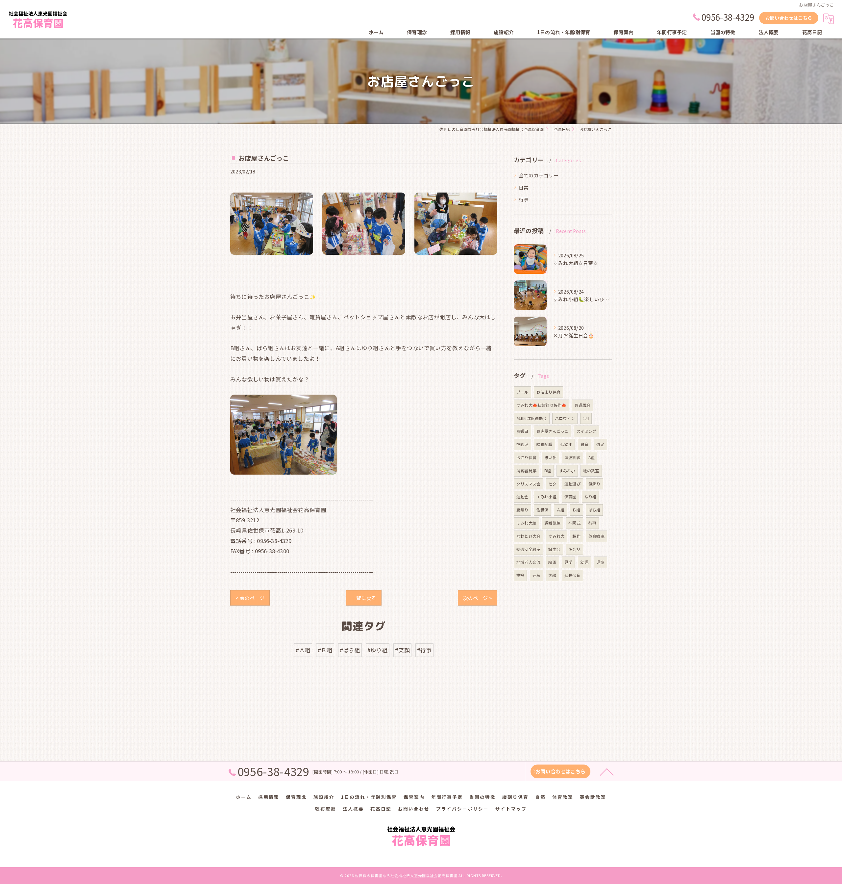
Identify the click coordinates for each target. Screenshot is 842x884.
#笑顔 (402, 650)
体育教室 (596, 536)
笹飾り (594, 483)
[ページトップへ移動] (606, 771)
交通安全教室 (528, 549)
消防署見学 (526, 470)
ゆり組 (590, 496)
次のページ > (477, 597)
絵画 (552, 562)
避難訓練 (552, 523)
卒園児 (522, 444)
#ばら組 (350, 650)
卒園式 (574, 523)
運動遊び (572, 483)
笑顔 (552, 575)
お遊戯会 (583, 405)
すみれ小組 (546, 496)
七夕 (552, 483)
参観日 (522, 431)
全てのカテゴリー (539, 175)
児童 (600, 562)
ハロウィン (565, 418)
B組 (547, 470)
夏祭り (522, 509)
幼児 (584, 562)
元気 (536, 575)
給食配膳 (544, 444)
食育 (584, 444)
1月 (586, 418)
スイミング (587, 431)
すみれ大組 (526, 523)
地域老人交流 (528, 562)
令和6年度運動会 (531, 418)
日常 (524, 187)
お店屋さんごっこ (552, 431)
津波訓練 (572, 457)
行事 (524, 199)
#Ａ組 (303, 650)
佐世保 (542, 509)
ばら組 (594, 509)
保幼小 (566, 444)
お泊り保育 (526, 457)
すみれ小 (567, 470)
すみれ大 (556, 536)
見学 (568, 562)
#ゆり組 (377, 650)
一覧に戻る (363, 597)
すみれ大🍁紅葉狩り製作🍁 (541, 405)
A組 (591, 457)
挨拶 (520, 575)
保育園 (570, 496)
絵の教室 (591, 470)
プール (522, 392)
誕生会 (554, 549)
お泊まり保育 (548, 392)
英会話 (574, 549)
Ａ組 (560, 509)
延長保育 (572, 575)
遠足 (600, 444)
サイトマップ (511, 808)
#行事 (424, 650)
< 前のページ (249, 597)
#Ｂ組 (325, 650)
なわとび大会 (528, 536)
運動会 (522, 496)
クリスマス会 (528, 483)
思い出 (550, 457)
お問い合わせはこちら (788, 17)
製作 (576, 536)
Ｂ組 (576, 509)
